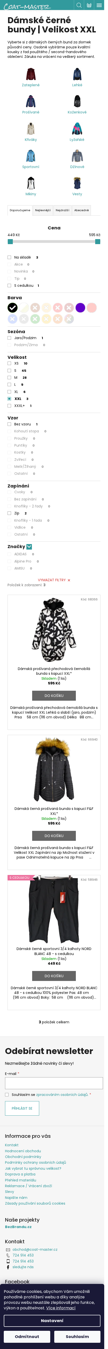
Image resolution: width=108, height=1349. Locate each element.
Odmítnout (27, 1337)
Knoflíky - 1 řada (31, 520)
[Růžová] (92, 308)
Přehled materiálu (20, 1180)
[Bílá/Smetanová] (24, 308)
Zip (20, 513)
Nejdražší (62, 210)
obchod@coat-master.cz (35, 1249)
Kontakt (12, 1145)
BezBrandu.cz (18, 1227)
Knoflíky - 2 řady (32, 506)
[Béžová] (46, 308)
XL (20, 391)
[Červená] (58, 308)
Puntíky (24, 445)
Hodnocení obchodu (23, 1151)
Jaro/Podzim (28, 337)
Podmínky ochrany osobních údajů (35, 1162)
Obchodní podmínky (23, 1156)
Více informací (61, 1308)
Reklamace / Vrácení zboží (28, 1185)
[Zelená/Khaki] (35, 319)
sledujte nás (23, 1266)
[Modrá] (13, 319)
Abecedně (81, 210)
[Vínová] (69, 308)
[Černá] (13, 308)
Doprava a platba (20, 1174)
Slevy (9, 1191)
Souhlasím (77, 1337)
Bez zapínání (29, 499)
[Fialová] (80, 308)
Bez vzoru (25, 424)
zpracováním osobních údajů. (62, 1094)
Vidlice (23, 527)
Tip (20, 278)
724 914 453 (23, 1255)
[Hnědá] (35, 308)
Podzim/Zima (29, 344)
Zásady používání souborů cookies (35, 1203)
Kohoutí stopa (30, 431)
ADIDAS (24, 554)
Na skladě (26, 257)
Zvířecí (24, 459)
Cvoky (23, 491)
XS (20, 363)
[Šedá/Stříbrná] (24, 319)
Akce (21, 264)
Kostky (23, 452)
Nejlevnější (43, 210)
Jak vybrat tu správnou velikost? (33, 1168)
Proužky (24, 438)
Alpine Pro (26, 561)
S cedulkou (26, 285)
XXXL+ (22, 405)
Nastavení (52, 1321)
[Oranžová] (58, 319)
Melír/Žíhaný (29, 466)
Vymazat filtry (52, 580)
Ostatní (24, 473)
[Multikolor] (69, 319)
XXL (21, 398)
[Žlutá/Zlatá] (46, 319)
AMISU (23, 568)
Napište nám (16, 1197)
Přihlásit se (22, 1108)
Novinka (24, 271)
